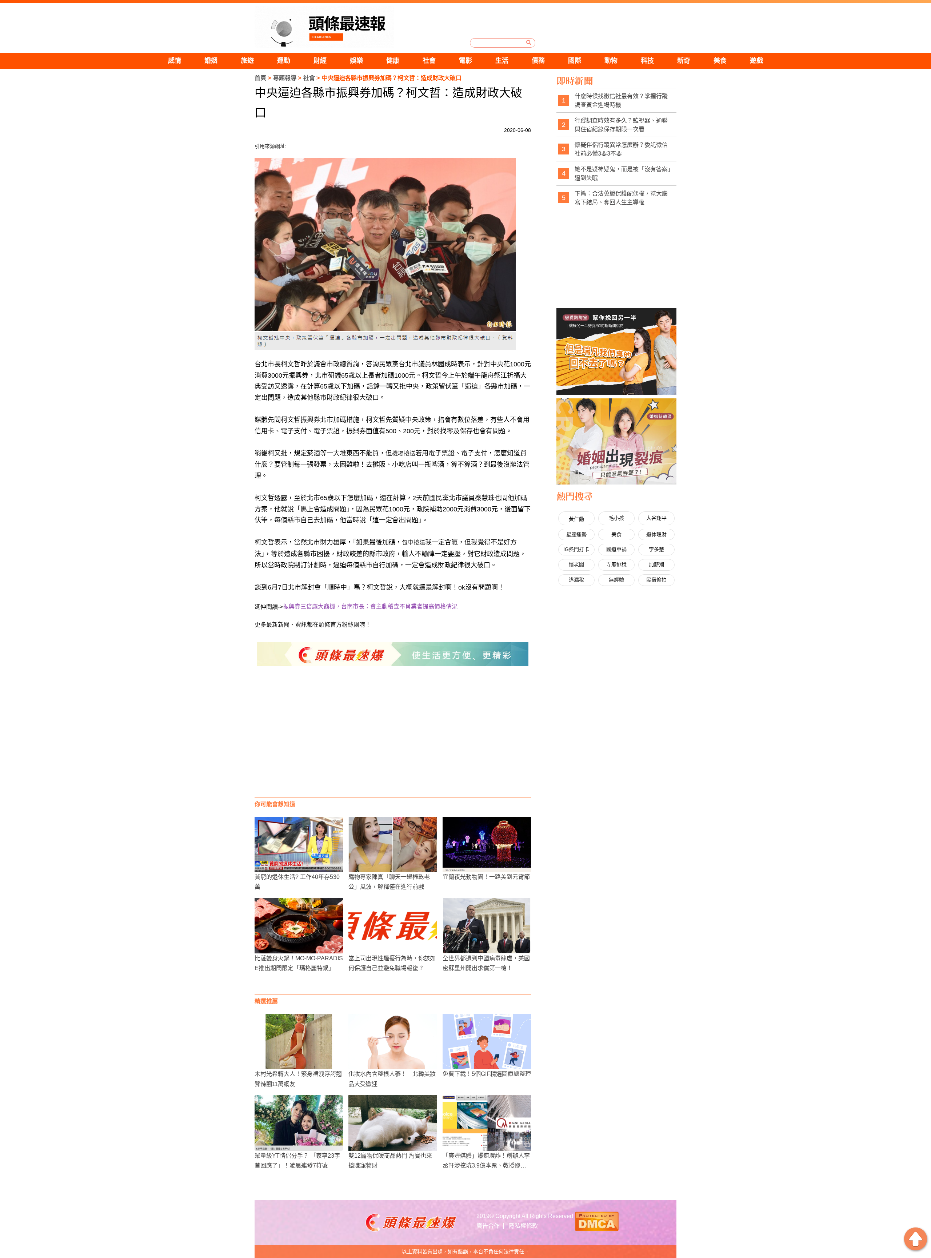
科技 (647, 60)
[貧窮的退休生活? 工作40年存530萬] (299, 844)
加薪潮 (656, 564)
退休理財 (656, 534)
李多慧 (656, 549)
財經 (320, 60)
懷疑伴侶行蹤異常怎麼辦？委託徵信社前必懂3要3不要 (621, 149)
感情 (174, 60)
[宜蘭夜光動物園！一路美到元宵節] (487, 844)
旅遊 (247, 60)
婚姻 (210, 60)
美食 (720, 60)
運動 (283, 60)
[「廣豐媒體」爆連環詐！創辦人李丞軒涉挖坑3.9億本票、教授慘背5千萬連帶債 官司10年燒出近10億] (487, 1122)
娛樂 (356, 60)
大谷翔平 (656, 518)
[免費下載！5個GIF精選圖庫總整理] (487, 1041)
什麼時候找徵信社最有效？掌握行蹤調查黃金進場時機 (621, 100)
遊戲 (756, 60)
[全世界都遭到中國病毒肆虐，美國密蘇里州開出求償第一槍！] (487, 925)
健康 (392, 60)
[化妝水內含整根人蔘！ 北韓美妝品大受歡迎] (392, 1041)
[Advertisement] (393, 739)
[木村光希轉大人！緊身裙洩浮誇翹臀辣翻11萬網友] (299, 1041)
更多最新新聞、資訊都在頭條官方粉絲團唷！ (313, 625)
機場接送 (403, 453)
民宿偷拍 (656, 580)
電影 (465, 60)
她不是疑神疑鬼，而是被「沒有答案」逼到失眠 (623, 173)
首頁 (260, 78)
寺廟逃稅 (616, 564)
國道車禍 (616, 549)
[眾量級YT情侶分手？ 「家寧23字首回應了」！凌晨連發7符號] (299, 1122)
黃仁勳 (576, 519)
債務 (538, 60)
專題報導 (284, 78)
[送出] (528, 42)
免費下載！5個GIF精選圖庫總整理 (487, 1074)
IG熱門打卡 (576, 549)
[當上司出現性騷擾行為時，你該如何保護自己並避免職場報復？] (392, 925)
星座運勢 (576, 534)
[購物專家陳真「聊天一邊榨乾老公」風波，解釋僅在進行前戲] (392, 844)
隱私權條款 (523, 1226)
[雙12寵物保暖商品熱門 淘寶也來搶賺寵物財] (392, 1122)
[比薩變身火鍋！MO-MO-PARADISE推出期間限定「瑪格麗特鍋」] (299, 925)
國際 (574, 60)
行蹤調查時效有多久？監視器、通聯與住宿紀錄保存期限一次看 (621, 124)
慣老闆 (576, 564)
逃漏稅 (576, 580)
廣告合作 (488, 1226)
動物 (611, 60)
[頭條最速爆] (324, 27)
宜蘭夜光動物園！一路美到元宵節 (486, 877)
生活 (501, 60)
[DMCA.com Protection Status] (597, 1220)
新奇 (683, 60)
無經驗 (616, 580)
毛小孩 (616, 518)
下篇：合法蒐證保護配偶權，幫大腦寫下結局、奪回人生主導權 (621, 197)
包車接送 (413, 542)
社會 (429, 60)
